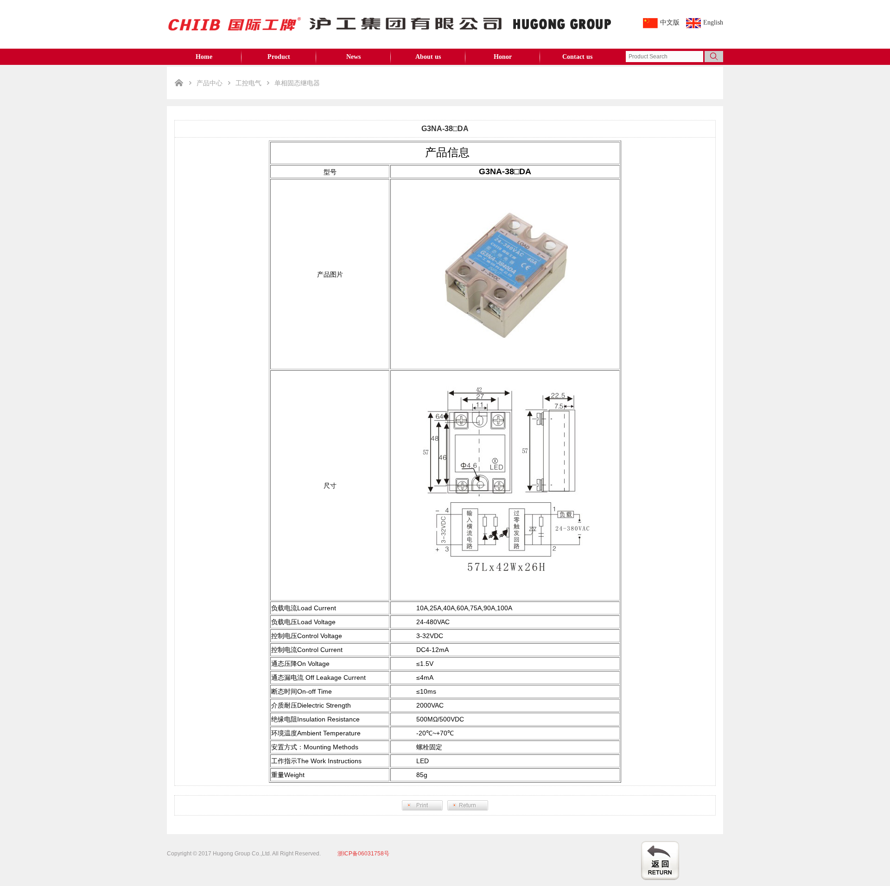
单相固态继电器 (297, 83)
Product (278, 56)
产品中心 (209, 83)
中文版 (670, 22)
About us (428, 56)
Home (204, 56)
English (713, 22)
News (353, 56)
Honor (503, 56)
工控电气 (248, 83)
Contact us (577, 56)
